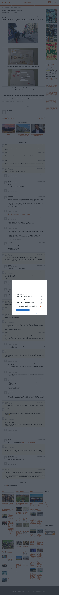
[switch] (41, 296)
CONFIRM (23, 309)
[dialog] (29, 297)
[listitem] (29, 294)
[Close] (45, 282)
